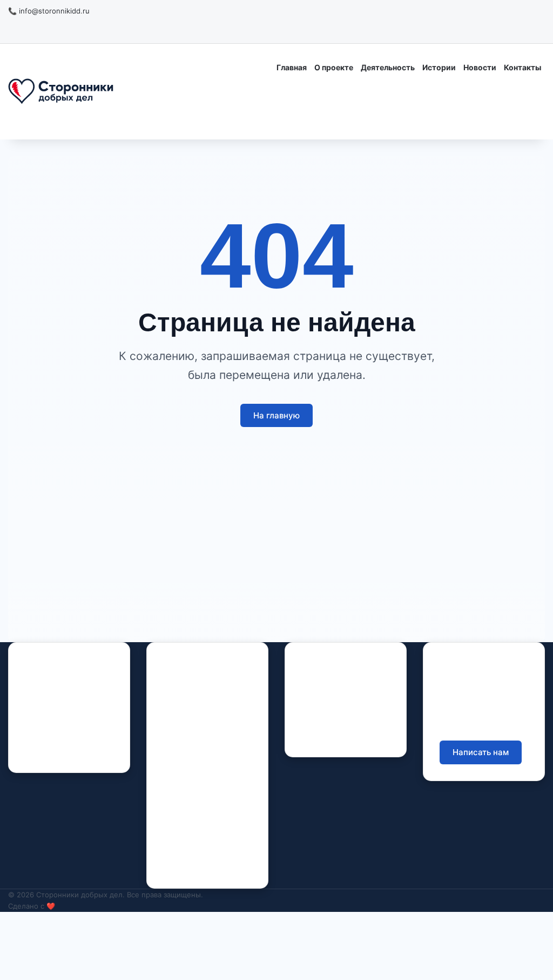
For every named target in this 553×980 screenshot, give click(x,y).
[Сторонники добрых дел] (60, 91)
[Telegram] (81, 750)
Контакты (522, 67)
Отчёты (315, 684)
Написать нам (481, 752)
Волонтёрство (188, 810)
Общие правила (330, 701)
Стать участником (480, 114)
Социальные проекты (203, 844)
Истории (439, 67)
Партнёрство (187, 860)
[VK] (43, 750)
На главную (276, 415)
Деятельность (388, 67)
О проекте (333, 67)
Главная (291, 67)
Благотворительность (202, 827)
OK (63, 750)
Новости (479, 67)
